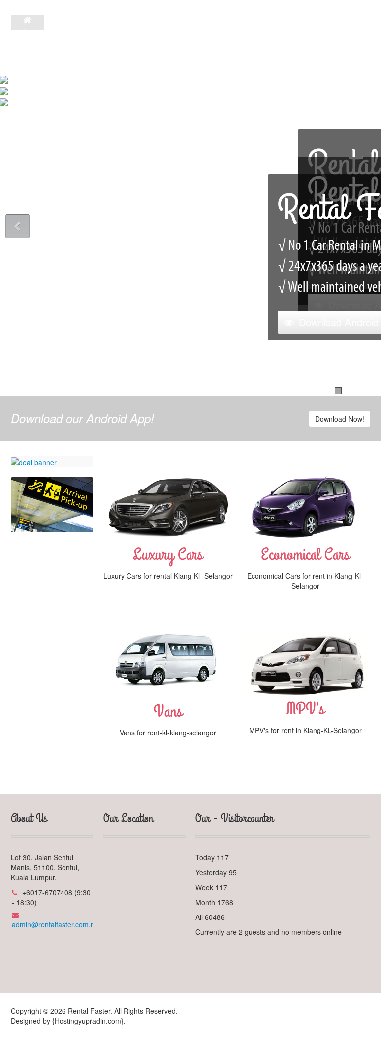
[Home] (27, 20)
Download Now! (339, 419)
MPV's (305, 709)
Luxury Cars (168, 554)
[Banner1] (34, 461)
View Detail (168, 593)
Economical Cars (305, 554)
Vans (168, 711)
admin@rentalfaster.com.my (56, 924)
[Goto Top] (368, 1011)
